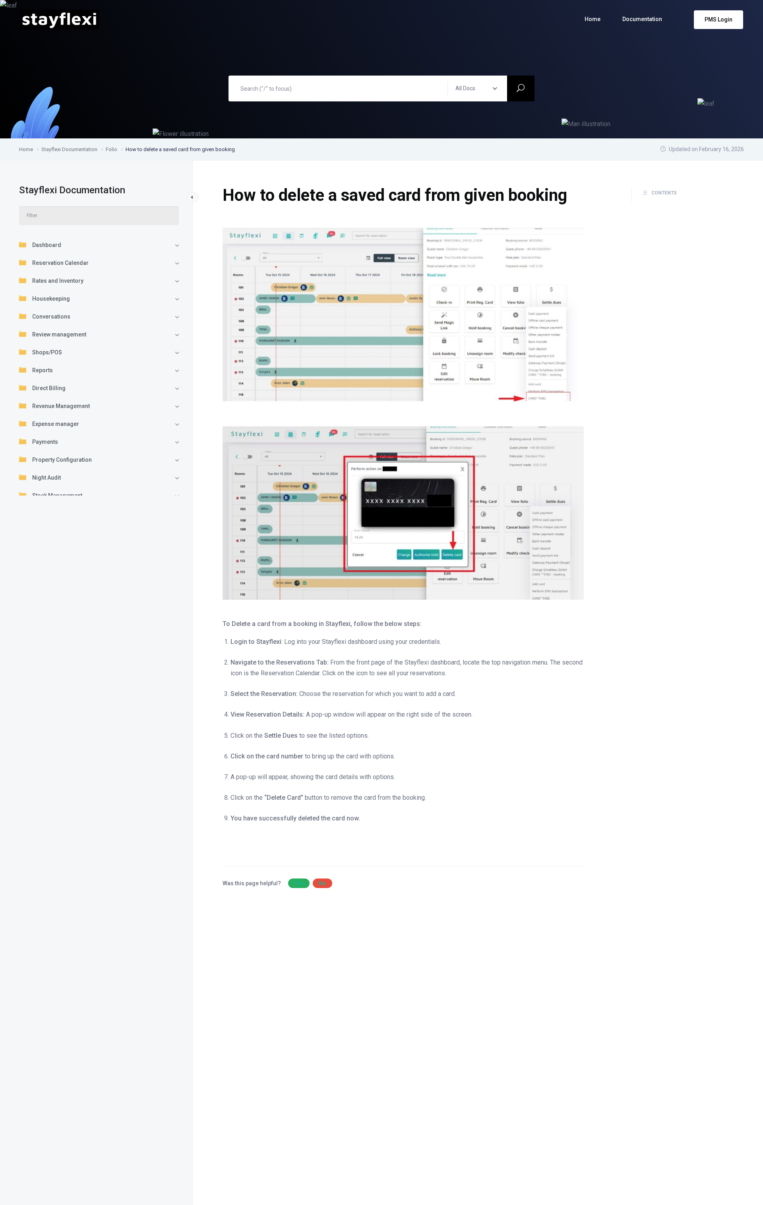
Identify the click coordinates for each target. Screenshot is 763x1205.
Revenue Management (61, 406)
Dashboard (46, 245)
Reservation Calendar (60, 263)
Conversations (51, 316)
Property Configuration (62, 460)
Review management (59, 334)
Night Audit (46, 477)
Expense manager (55, 424)
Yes (299, 883)
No (322, 883)
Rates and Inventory (57, 281)
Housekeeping (51, 298)
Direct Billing (49, 388)
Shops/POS (47, 352)
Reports (42, 370)
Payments (45, 442)
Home (592, 19)
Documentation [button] (642, 19)
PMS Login (718, 19)
